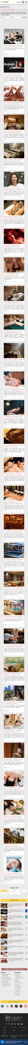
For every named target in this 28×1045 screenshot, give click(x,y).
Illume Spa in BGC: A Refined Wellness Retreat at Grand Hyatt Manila (13, 732)
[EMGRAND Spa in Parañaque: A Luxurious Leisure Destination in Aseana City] (14, 614)
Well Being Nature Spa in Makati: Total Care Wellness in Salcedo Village (13, 503)
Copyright (4, 1030)
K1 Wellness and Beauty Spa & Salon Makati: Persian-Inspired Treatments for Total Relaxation (14, 418)
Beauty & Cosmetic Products (18, 882)
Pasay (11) (17, 984)
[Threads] (21, 1007)
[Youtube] (25, 1006)
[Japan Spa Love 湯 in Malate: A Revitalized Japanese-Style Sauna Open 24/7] (14, 557)
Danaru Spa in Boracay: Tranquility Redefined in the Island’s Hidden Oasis (12, 846)
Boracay (8, 853)
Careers (14, 1030)
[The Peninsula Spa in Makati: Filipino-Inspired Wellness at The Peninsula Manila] (14, 814)
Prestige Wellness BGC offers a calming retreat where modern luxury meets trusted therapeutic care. (14, 278)
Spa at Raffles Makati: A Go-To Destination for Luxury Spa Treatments (13, 760)
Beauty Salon (6, 54)
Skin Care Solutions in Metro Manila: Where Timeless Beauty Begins (13, 874)
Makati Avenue (12, 710)
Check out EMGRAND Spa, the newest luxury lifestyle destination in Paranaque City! (14, 620)
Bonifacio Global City (19, 110)
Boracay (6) (17, 993)
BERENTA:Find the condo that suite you (4, 1036)
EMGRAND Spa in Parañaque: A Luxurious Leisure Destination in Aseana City (13, 617)
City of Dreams (14, 681)
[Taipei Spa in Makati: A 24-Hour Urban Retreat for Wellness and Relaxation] (14, 586)
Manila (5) (17, 981)
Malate (11, 567)
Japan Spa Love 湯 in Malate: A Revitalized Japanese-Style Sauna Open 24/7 (13, 560)
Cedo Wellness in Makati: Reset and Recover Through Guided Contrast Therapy (14, 532)
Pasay (11, 110)
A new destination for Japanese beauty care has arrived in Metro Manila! (14, 49)
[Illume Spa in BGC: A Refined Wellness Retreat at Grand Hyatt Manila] (14, 729)
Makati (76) (17, 974)
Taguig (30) (17, 975)
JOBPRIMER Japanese (23, 1035)
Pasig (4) (17, 979)
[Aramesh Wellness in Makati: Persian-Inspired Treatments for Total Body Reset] (14, 472)
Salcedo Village (12, 510)
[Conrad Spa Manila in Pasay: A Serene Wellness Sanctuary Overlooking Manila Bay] (14, 786)
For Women (6, 882)
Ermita (11, 653)
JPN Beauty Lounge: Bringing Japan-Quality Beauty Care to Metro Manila (13, 46)
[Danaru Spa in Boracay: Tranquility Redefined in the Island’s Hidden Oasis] (14, 843)
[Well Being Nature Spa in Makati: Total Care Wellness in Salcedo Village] (14, 500)
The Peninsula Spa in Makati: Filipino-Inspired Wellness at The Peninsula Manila (13, 817)
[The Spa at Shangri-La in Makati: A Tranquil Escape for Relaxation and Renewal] (14, 700)
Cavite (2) (17, 995)
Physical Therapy (18, 82)
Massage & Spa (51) (6, 984)
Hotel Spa (19, 139)
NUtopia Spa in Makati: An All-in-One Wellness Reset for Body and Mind (14, 218)
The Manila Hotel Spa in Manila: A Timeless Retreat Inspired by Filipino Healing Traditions (14, 646)
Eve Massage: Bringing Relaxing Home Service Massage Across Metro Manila (13, 103)
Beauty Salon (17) (5, 977)
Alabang (14, 110)
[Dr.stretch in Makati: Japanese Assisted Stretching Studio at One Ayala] (14, 72)
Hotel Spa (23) (5, 982)
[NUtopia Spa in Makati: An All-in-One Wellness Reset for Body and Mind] (14, 215)
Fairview (16, 53)
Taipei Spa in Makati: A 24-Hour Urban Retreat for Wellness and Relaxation (14, 589)
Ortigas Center (6, 111)
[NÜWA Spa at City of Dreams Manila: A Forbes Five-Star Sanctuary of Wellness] (14, 671)
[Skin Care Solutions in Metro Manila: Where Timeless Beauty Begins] (14, 871)
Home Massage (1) (6, 980)
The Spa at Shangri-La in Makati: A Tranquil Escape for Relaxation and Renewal (14, 703)
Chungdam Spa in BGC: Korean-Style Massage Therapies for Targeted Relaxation (13, 332)
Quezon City (12, 53)
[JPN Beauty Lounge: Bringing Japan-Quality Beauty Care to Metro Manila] (14, 43)
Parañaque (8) (18, 988)
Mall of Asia (11, 882)
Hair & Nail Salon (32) (6, 978)
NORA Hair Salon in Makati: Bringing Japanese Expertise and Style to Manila (14, 189)
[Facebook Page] (2, 1006)
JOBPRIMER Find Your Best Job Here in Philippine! (14, 1036)
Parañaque (9, 624)
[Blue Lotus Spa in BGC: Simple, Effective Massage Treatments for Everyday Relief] (14, 357)
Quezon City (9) (18, 982)
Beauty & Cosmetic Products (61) (6, 975)
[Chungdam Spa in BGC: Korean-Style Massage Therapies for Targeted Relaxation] (14, 329)
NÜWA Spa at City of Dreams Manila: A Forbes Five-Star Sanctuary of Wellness (13, 675)
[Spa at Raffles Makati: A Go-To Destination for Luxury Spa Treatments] (14, 757)
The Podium (15, 253)
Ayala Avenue (12, 82)
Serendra (19, 310)
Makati (8, 53)
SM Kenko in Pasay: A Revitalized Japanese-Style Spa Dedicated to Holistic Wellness (16, 954)
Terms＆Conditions (23, 1027)
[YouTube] (21, 1023)
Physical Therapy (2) (6, 985)
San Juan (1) (17, 989)
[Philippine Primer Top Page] (4, 3)
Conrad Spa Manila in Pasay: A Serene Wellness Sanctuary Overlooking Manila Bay (13, 789)
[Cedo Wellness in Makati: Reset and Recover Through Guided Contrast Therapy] (14, 529)
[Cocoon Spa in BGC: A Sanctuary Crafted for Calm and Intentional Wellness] (14, 443)
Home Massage (12, 111)
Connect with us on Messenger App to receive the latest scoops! (13, 1042)
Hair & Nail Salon (19, 196)
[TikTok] (16, 1007)
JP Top (19, 2)
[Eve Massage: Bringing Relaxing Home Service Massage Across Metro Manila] (14, 100)
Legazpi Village (12, 196)
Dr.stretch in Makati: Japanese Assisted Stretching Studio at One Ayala (13, 75)
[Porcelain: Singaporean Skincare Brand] (4, 950)
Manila (8, 567)
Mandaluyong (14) (19, 977)
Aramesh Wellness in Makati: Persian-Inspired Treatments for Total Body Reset (14, 475)
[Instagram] (11, 1006)
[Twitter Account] (7, 1007)
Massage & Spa (16, 167)
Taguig (8, 139)
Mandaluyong (9, 253)
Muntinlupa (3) (18, 986)
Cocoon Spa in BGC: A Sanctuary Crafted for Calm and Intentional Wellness (14, 446)
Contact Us (23, 1030)
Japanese (4, 1032)
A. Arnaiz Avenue (13, 596)
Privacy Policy (13, 1027)
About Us (4, 1027)
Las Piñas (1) (17, 991)
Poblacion (20, 53)
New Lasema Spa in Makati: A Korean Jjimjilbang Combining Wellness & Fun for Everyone (15, 923)
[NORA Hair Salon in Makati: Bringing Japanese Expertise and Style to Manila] (14, 186)
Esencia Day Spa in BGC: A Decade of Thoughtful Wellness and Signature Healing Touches (14, 389)
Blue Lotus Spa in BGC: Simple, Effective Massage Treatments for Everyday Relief (13, 360)
